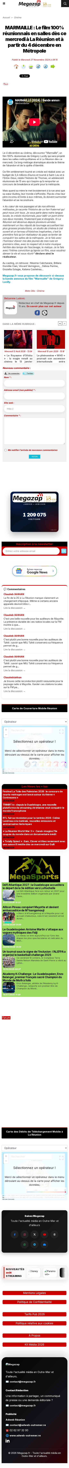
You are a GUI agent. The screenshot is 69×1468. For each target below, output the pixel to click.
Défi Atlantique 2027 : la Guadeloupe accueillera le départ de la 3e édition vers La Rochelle (33, 886)
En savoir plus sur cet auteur (44, 306)
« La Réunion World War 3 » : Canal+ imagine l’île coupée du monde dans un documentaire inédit (30, 833)
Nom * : (7, 377)
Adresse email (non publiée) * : (19, 390)
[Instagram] (25, 1234)
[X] (34, 1234)
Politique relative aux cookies (34, 1323)
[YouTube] (44, 1234)
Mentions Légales (34, 1293)
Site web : (9, 402)
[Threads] (54, 1234)
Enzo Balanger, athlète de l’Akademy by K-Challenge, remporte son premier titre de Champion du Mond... (38, 986)
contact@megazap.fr (23, 1381)
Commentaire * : (12, 415)
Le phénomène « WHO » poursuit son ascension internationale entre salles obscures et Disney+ (51, 358)
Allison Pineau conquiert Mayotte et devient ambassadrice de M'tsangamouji (31, 909)
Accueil (6, 17)
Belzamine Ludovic (14, 298)
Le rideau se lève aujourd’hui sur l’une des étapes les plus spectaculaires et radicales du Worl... (40, 938)
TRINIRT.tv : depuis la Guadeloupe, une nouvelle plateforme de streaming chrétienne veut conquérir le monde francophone (33, 807)
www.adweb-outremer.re (25, 1435)
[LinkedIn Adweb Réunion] (7, 1441)
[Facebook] (15, 1234)
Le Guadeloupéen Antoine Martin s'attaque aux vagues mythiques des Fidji (33, 931)
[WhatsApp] (25, 1244)
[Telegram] (34, 1244)
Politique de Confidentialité (34, 1302)
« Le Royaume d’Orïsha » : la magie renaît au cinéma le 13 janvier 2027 (18, 358)
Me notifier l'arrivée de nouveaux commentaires (32, 450)
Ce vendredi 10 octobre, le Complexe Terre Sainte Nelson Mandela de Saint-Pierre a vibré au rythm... (41, 960)
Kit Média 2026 (34, 1344)
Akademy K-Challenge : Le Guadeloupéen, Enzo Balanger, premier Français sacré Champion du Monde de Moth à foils (33, 977)
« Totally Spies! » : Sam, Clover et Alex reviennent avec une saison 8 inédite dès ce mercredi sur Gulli (34, 843)
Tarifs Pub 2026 (34, 1314)
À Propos (34, 1335)
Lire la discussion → (15, 607)
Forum (6, 1017)
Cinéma (17, 17)
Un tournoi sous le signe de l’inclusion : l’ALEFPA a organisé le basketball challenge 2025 (34, 953)
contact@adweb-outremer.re (28, 1425)
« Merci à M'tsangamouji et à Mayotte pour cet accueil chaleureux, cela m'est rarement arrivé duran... (40, 916)
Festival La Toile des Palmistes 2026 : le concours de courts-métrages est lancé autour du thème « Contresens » (33, 794)
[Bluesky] (44, 1244)
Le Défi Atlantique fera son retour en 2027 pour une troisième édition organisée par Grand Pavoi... (41, 893)
